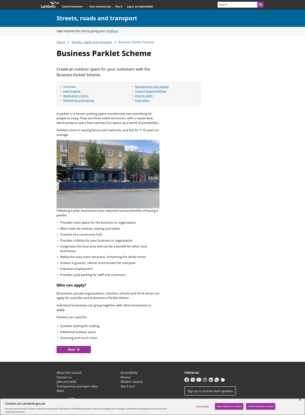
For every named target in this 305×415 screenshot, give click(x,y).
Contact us (64, 377)
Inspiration (142, 100)
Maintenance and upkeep (152, 87)
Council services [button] (72, 6)
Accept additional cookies (260, 406)
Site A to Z (128, 386)
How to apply (144, 96)
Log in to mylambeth (140, 6)
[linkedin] (211, 380)
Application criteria (75, 96)
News (60, 391)
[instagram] (205, 380)
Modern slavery (132, 382)
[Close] (299, 399)
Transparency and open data (77, 386)
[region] (152, 406)
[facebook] (186, 380)
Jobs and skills (66, 382)
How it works (72, 91)
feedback (112, 31)
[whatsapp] (216, 380)
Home (61, 42)
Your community (100, 6)
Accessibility (129, 373)
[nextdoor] (222, 380)
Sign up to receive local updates (210, 391)
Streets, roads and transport (97, 18)
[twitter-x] (192, 380)
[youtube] (199, 380)
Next (71, 350)
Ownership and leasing (78, 100)
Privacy (126, 377)
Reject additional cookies (229, 406)
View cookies (202, 406)
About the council (69, 373)
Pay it (118, 6)
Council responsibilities (150, 91)
